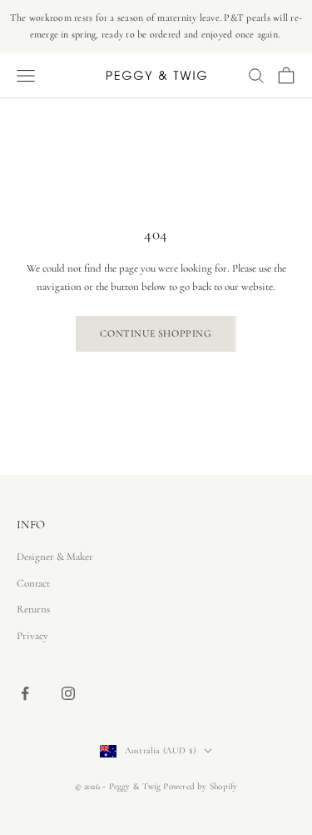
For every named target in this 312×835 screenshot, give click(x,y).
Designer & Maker (55, 556)
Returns (33, 609)
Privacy (32, 635)
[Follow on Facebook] (25, 693)
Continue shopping (155, 333)
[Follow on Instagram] (68, 693)
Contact (33, 583)
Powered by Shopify (200, 786)
